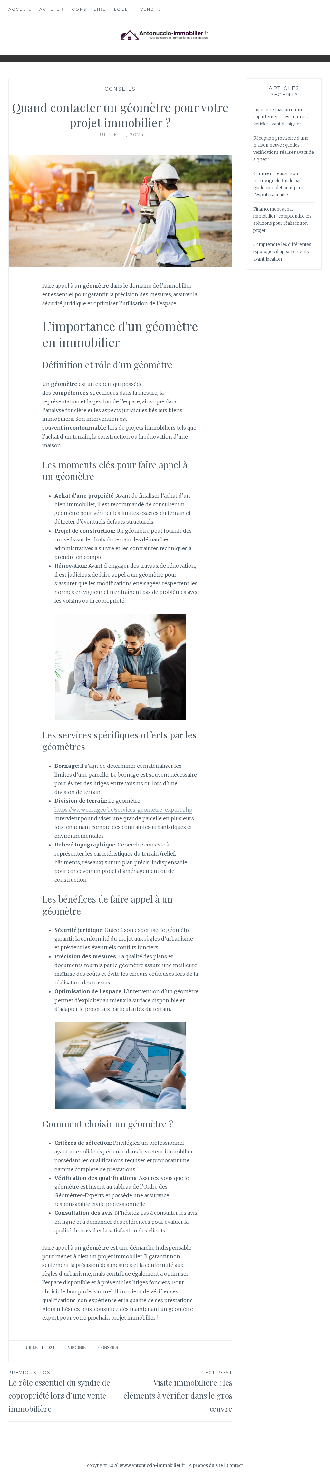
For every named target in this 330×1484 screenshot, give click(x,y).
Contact (235, 1465)
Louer (123, 9)
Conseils (120, 89)
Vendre (151, 9)
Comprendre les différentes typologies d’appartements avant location (282, 252)
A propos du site (206, 1465)
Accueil (20, 9)
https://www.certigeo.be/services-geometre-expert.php (123, 809)
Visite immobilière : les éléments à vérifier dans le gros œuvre (177, 1392)
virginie (77, 1347)
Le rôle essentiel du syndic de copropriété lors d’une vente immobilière (59, 1392)
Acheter (51, 9)
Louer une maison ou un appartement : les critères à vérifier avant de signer (281, 117)
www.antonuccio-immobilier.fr (152, 1465)
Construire (89, 9)
